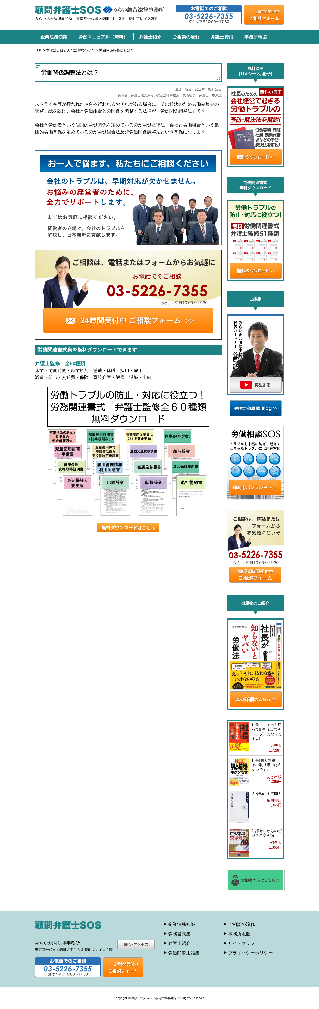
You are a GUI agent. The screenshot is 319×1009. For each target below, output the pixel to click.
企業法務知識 (53, 36)
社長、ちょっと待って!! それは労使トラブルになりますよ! (267, 731)
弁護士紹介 (150, 36)
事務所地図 (255, 36)
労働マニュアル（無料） (103, 36)
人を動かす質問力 (267, 793)
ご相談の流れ (186, 36)
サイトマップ (241, 943)
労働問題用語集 (184, 952)
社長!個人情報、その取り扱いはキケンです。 (267, 765)
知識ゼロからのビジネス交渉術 (267, 833)
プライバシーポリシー (250, 952)
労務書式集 (179, 933)
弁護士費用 (222, 36)
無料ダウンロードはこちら (128, 527)
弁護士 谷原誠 (210, 95)
